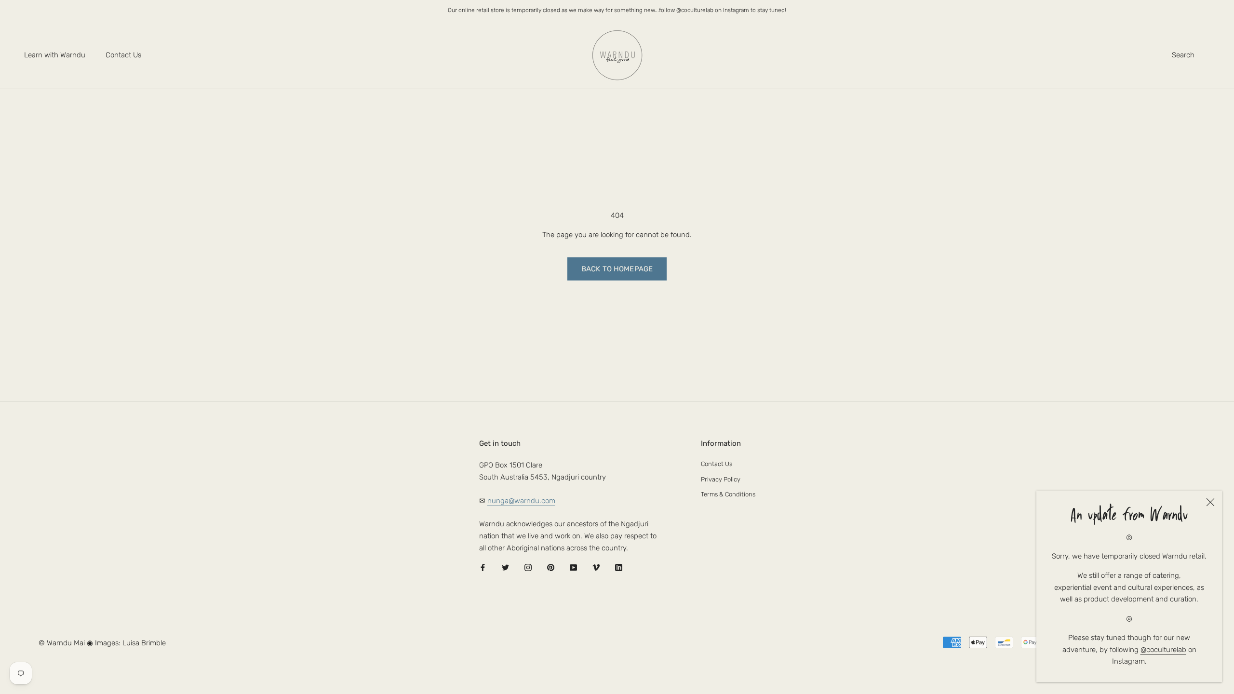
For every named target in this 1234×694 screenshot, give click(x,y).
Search (1183, 55)
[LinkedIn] (618, 567)
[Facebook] (482, 567)
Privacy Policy (720, 479)
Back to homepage (617, 269)
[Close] (1210, 502)
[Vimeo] (596, 567)
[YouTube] (573, 567)
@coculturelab (1163, 649)
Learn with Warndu (54, 55)
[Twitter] (505, 567)
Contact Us (123, 55)
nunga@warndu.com (521, 500)
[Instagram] (528, 567)
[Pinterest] (550, 567)
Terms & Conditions (728, 494)
